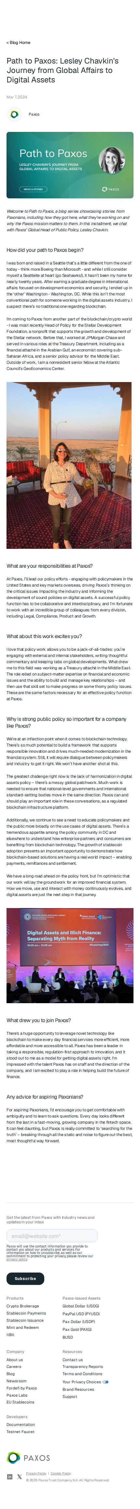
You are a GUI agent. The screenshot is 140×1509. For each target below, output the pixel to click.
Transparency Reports (83, 1366)
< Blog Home (18, 42)
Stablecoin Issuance (25, 1320)
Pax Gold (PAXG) (77, 1329)
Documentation (21, 1424)
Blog (11, 1373)
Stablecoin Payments (26, 1313)
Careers (14, 1366)
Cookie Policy (61, 1473)
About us (15, 1359)
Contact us (73, 1359)
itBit (10, 1334)
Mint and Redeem (23, 1327)
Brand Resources (78, 1389)
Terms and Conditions (82, 1373)
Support (70, 1396)
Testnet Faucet (21, 1431)
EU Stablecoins (20, 1402)
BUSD (68, 1337)
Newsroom (17, 1381)
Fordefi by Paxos (22, 1388)
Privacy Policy (36, 1473)
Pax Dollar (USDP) (79, 1321)
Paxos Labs (17, 1395)
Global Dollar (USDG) (81, 1306)
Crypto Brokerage (23, 1306)
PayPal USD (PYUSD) (81, 1314)
